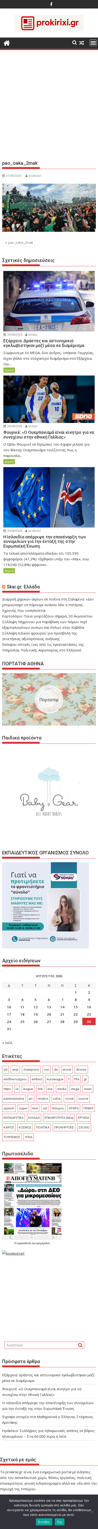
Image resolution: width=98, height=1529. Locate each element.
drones (81, 1069)
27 (49, 1021)
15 (76, 1007)
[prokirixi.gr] (6, 42)
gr (85, 1079)
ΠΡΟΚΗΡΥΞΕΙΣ (64, 1127)
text (35, 1108)
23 (89, 1014)
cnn (46, 1069)
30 (89, 1021)
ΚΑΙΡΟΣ (9, 1127)
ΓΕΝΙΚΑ (88, 1108)
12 (36, 1007)
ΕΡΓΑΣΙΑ (83, 1117)
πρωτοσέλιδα (24, 1243)
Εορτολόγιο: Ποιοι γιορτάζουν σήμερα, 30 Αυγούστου (47, 616)
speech (9, 1108)
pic (31, 1098)
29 (76, 1021)
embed (37, 1079)
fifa (76, 1079)
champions (31, 1069)
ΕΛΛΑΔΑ (34, 1117)
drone (67, 1069)
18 (22, 1014)
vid (45, 1108)
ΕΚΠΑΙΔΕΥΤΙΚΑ (14, 1117)
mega (75, 1089)
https (7, 1089)
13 (49, 1007)
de (56, 1069)
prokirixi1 (35, 176)
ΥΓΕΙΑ (28, 1137)
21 (62, 1014)
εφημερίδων (43, 1243)
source (83, 1098)
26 (36, 1021)
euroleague (55, 1079)
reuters (43, 1098)
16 (89, 1007)
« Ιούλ (7, 1042)
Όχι (59, 1522)
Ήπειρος (58, 1108)
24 (9, 1021)
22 (76, 1014)
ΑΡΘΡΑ (74, 1108)
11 (22, 1007)
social (69, 1098)
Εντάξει (44, 1522)
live (50, 1089)
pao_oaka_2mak (20, 242)
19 (36, 1014)
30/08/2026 (14, 335)
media (61, 1089)
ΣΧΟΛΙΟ (84, 1127)
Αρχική (9, 370)
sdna (56, 1098)
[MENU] (93, 42)
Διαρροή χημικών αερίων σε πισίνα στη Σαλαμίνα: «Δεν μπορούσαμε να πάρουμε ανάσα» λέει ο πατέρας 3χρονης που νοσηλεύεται (48, 605)
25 (22, 1021)
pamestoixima (14, 1098)
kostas (32, 335)
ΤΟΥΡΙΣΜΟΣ (12, 1137)
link (40, 1089)
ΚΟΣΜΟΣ (25, 1127)
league (28, 1089)
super (23, 1108)
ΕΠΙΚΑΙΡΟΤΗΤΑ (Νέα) (58, 1117)
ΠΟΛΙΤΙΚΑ (42, 1127)
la (17, 1089)
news (88, 1089)
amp (15, 1069)
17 (9, 1014)
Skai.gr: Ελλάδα (23, 587)
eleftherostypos (15, 1079)
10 (9, 1007)
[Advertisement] (49, 107)
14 (62, 1007)
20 (49, 1014)
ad (5, 1069)
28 (62, 1021)
